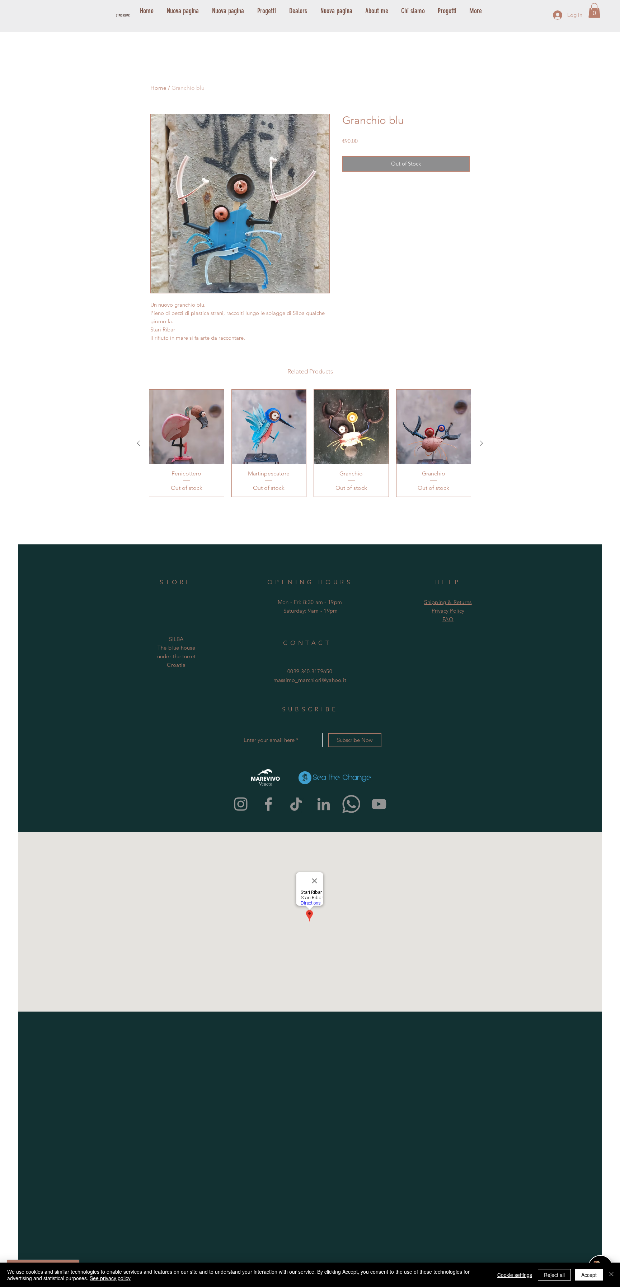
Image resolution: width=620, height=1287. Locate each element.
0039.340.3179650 (309, 671)
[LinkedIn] (324, 804)
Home (158, 87)
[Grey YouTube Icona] (379, 804)
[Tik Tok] (296, 804)
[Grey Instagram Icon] (241, 804)
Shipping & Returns (447, 602)
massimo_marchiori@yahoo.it (310, 680)
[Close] (611, 1274)
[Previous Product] (138, 443)
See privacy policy (110, 1278)
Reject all (554, 1274)
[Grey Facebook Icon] (268, 804)
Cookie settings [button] (514, 1274)
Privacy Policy (448, 610)
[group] (310, 443)
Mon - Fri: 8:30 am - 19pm (310, 602)
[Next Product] (481, 443)
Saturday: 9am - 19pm (310, 610)
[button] (594, 10)
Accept (589, 1274)
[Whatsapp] (351, 804)
